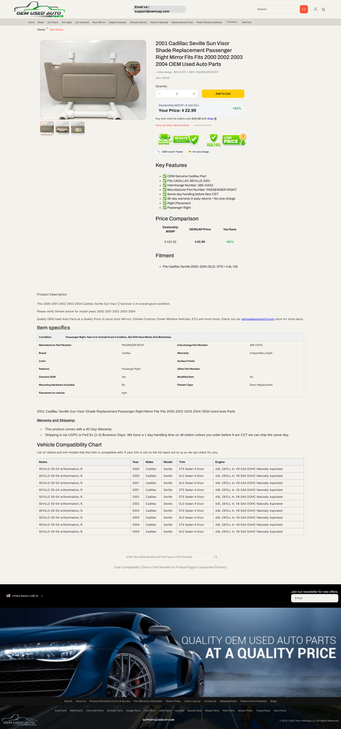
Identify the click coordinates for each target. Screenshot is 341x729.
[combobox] (280, 9)
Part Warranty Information (148, 701)
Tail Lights (67, 22)
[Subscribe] (334, 598)
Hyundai (179, 710)
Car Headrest (82, 22)
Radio (41, 22)
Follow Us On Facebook (253, 701)
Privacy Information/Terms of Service (109, 701)
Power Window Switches (209, 22)
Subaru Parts (245, 710)
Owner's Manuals (159, 22)
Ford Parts (149, 710)
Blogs (273, 701)
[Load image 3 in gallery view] (78, 128)
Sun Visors (52, 22)
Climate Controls (138, 22)
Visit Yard (246, 22)
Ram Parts (228, 710)
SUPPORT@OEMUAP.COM (158, 720)
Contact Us (210, 701)
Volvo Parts (280, 710)
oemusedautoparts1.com (257, 319)
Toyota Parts (263, 710)
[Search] (304, 9)
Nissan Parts (212, 710)
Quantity (161, 86)
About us (81, 701)
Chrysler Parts (115, 710)
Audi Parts (60, 710)
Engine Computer (117, 22)
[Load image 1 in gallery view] (47, 128)
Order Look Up (192, 701)
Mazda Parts (195, 710)
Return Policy (173, 701)
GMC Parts (165, 710)
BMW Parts (76, 710)
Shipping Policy (228, 701)
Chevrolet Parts (94, 710)
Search (68, 701)
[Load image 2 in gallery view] (62, 128)
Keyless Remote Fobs (182, 22)
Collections (231, 22)
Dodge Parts (133, 710)
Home (31, 22)
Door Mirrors (99, 22)
